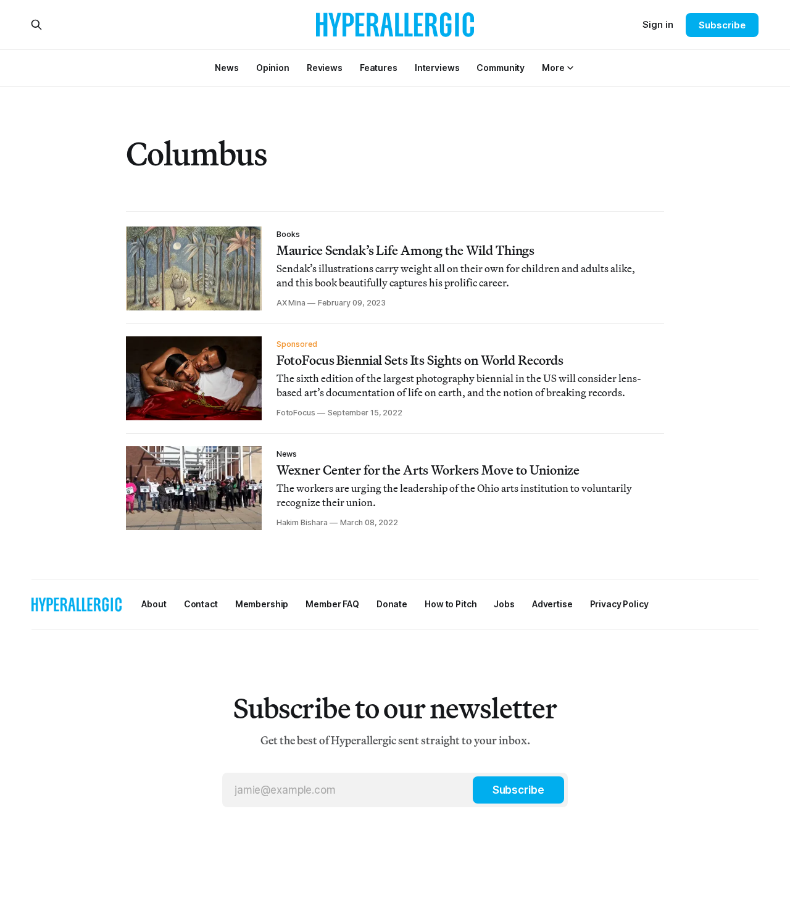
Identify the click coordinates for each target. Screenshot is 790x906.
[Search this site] (36, 25)
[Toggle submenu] (570, 68)
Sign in (657, 24)
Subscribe (722, 25)
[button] (553, 67)
